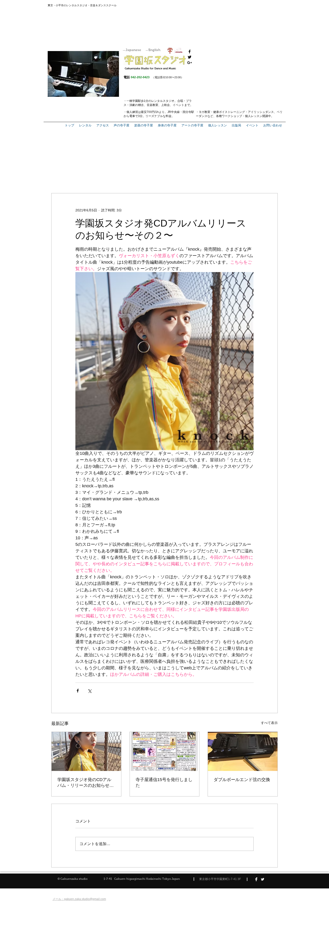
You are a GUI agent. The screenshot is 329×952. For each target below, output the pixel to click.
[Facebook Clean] (256, 879)
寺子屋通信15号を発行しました (164, 782)
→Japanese (131, 50)
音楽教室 (152, 105)
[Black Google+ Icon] (189, 62)
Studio (145, 68)
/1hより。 (161, 112)
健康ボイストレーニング (229, 112)
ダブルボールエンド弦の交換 (242, 779)
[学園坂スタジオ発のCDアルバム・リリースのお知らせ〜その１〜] (86, 751)
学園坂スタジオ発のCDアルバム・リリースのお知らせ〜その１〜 (85, 782)
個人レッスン (253, 116)
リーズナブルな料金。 (159, 116)
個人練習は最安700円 (140, 112)
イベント (178, 105)
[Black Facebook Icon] (189, 51)
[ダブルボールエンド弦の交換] (242, 751)
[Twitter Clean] (262, 879)
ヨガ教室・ (206, 112)
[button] (236, 125)
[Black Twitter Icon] (189, 57)
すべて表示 (269, 723)
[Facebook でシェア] (77, 690)
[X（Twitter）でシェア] (89, 690)
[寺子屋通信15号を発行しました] (164, 751)
